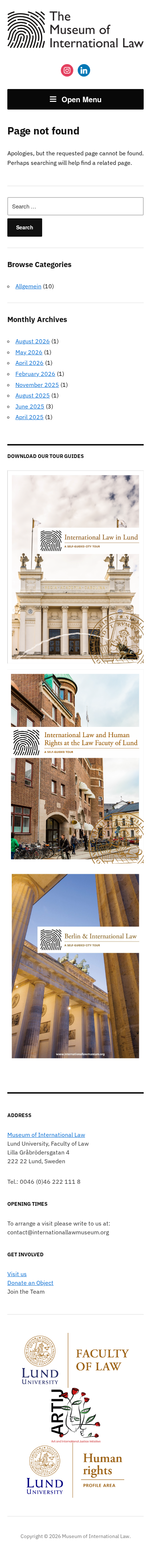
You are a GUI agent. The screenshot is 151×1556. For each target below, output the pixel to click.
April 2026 (29, 362)
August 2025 (32, 395)
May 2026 (29, 352)
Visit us (17, 1274)
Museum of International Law (46, 1134)
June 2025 (29, 406)
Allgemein (28, 286)
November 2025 (37, 384)
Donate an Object (30, 1282)
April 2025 (29, 417)
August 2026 (32, 341)
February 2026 (35, 373)
